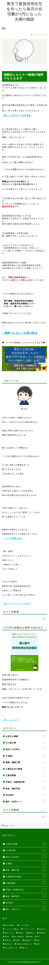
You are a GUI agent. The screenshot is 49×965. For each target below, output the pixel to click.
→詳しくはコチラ (10, 720)
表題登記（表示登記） (23, 944)
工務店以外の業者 (25, 769)
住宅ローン (9, 933)
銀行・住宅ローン (25, 801)
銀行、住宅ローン (11, 947)
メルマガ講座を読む (13, 538)
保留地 (31, 933)
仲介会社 (42, 929)
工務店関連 (25, 775)
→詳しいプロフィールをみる (16, 603)
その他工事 (25, 743)
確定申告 (27, 940)
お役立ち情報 (25, 736)
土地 (7, 936)
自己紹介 (25, 795)
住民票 (21, 933)
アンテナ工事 (24, 925)
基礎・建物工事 (25, 762)
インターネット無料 (11, 929)
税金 (38, 940)
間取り (25, 947)
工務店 (8, 940)
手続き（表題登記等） (25, 782)
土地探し (25, 756)
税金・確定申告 (25, 788)
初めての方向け (25, 749)
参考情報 (42, 933)
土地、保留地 (19, 936)
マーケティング (28, 929)
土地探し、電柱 (33, 936)
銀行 (38, 944)
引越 (17, 940)
